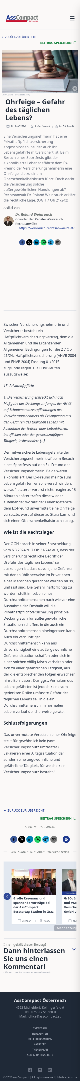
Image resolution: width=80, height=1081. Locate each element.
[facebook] (22, 242)
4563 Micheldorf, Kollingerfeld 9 (40, 1007)
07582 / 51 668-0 (43, 1012)
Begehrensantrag (40, 1039)
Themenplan (40, 1049)
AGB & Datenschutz (40, 1055)
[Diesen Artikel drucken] (66, 839)
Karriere (40, 1044)
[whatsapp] (43, 242)
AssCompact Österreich (40, 1000)
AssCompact (21, 1077)
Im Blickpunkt (66, 126)
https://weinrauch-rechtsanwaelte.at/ (46, 228)
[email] (58, 242)
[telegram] (51, 242)
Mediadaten (40, 1033)
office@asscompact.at (44, 1016)
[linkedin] (36, 242)
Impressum (40, 1028)
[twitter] (29, 242)
